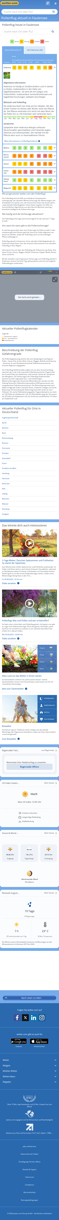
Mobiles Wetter (10, 1071)
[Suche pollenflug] (52, 31)
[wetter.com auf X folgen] (25, 1018)
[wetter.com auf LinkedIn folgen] (33, 1018)
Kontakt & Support (29, 1169)
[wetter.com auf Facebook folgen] (17, 1018)
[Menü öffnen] (54, 3)
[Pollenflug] (48, 3)
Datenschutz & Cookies (29, 1154)
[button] (29, 1060)
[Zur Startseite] (11, 3)
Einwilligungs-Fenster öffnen (29, 1162)
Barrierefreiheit (30, 1192)
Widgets (6, 1065)
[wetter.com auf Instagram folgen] (41, 1018)
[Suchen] (53, 11)
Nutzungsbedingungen (29, 1200)
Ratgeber (7, 1081)
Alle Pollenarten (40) (35, 50)
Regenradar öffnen (29, 766)
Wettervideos (9, 1076)
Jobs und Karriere (29, 1146)
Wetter (6, 1060)
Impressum (29, 1177)
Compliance (29, 1185)
